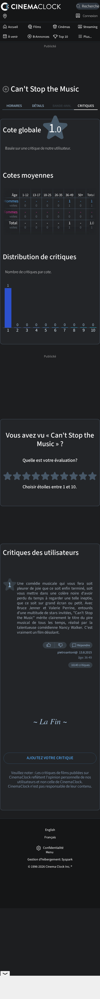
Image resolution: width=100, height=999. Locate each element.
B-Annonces (41, 36)
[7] (64, 477)
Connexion (89, 15)
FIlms (37, 27)
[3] (26, 477)
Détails (38, 105)
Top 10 (63, 36)
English (50, 830)
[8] (73, 477)
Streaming (90, 27)
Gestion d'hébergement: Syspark (50, 859)
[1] (7, 477)
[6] (55, 477)
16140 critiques (80, 665)
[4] (36, 477)
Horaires (14, 105)
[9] (83, 477)
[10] (92, 477)
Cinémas (64, 27)
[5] (45, 477)
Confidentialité (53, 848)
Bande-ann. (62, 105)
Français (50, 837)
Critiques (86, 105)
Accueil (13, 27)
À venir (13, 36)
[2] (17, 477)
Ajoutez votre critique (50, 758)
